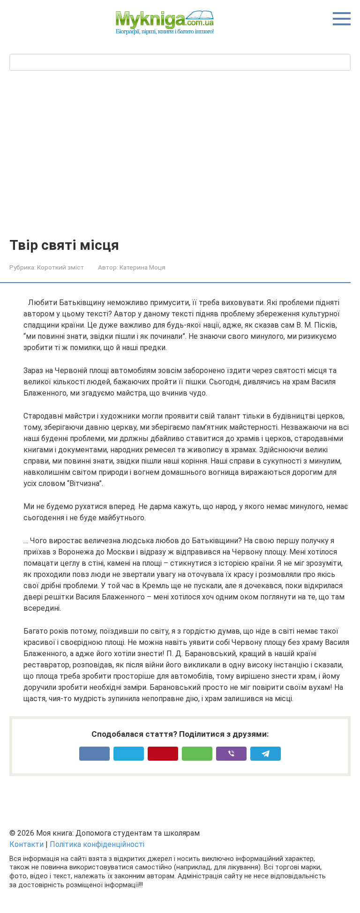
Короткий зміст (60, 267)
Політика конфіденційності (97, 844)
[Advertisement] (180, 166)
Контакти (26, 844)
